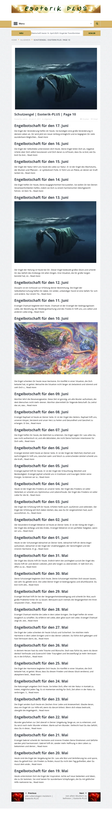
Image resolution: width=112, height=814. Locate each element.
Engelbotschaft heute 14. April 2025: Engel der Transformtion (37, 33)
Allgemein (48, 119)
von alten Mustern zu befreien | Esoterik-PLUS (75, 797)
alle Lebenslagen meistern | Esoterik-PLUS (39, 797)
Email (95, 119)
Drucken (85, 119)
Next (81, 793)
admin (25, 119)
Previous (32, 793)
